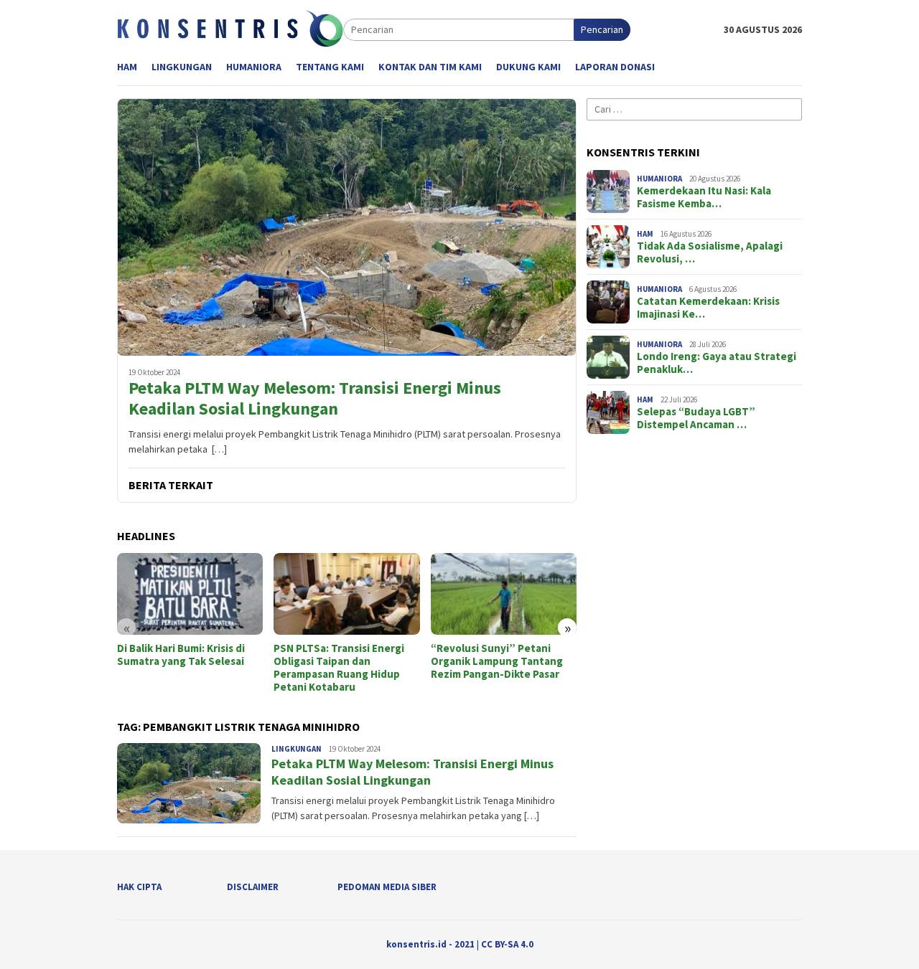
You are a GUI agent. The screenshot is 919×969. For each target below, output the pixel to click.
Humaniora (659, 179)
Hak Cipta (139, 887)
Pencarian (602, 29)
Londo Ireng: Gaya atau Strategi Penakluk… (716, 363)
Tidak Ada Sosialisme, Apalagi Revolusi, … (710, 252)
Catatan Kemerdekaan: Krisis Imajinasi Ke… (708, 308)
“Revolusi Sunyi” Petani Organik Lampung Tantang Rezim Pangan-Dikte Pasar (497, 661)
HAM (645, 234)
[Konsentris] (230, 28)
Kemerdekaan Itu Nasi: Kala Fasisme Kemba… (704, 197)
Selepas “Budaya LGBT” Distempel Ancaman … (696, 418)
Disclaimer (253, 887)
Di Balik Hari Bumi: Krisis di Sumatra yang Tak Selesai (181, 655)
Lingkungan (296, 749)
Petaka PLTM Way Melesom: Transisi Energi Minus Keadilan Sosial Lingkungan (315, 399)
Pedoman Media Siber (387, 887)
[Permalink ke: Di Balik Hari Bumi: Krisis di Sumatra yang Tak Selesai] (190, 594)
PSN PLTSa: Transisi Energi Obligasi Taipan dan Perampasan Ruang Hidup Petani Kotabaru (339, 668)
